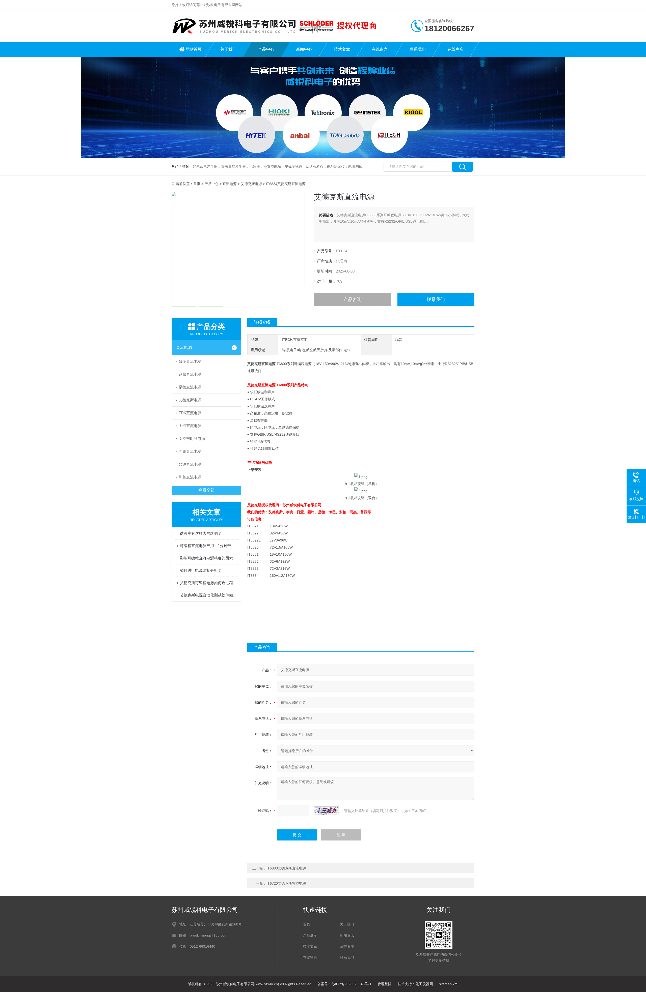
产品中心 (266, 49)
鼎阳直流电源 (190, 374)
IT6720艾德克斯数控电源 (286, 883)
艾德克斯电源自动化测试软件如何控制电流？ (209, 595)
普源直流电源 (190, 464)
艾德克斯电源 (251, 184)
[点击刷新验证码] (326, 810)
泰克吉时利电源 (192, 438)
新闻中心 (304, 49)
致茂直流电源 (190, 361)
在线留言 (380, 49)
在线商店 (455, 49)
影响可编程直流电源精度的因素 (206, 558)
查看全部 (206, 490)
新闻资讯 (347, 935)
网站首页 (193, 49)
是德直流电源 (190, 387)
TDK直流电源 (190, 413)
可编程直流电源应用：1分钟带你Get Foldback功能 (209, 546)
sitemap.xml (448, 984)
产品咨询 (352, 299)
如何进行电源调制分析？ (201, 570)
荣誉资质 (347, 946)
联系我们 (418, 49)
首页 (196, 184)
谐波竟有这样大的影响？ (201, 533)
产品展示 (310, 935)
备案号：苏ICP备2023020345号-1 (344, 984)
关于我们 (228, 49)
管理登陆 (385, 984)
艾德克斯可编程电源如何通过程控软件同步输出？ (209, 583)
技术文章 (342, 49)
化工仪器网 (424, 984)
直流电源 (230, 184)
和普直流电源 (190, 477)
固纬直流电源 (190, 426)
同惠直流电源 (190, 451)
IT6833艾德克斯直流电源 (286, 868)
